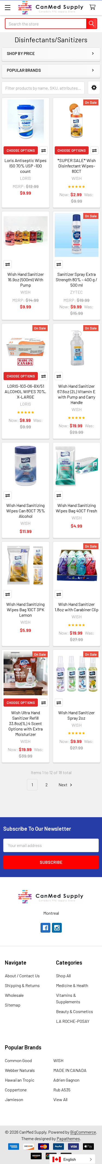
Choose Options (21, 150)
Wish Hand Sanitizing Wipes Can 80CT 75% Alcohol (25, 511)
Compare (43, 150)
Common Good (18, 1060)
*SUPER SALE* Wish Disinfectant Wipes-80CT (76, 166)
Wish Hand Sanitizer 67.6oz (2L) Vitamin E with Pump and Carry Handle (76, 394)
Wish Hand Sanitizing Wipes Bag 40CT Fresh (76, 508)
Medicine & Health (72, 985)
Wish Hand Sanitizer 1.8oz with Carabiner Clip (76, 607)
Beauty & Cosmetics (74, 1011)
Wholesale (14, 995)
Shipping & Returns (22, 985)
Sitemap (12, 1004)
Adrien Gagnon (66, 1079)
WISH (58, 1060)
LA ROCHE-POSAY (72, 1021)
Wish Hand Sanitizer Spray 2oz (76, 715)
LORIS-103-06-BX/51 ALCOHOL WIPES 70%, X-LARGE (25, 391)
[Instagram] (57, 928)
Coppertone (16, 1089)
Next (63, 784)
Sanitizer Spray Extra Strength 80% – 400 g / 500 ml (76, 279)
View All (60, 1099)
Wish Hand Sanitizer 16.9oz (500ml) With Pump (25, 279)
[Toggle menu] (7, 7)
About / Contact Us (22, 975)
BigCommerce (83, 1131)
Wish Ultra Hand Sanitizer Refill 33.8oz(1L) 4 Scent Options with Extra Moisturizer (25, 723)
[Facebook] (45, 928)
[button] (94, 87)
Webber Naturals (20, 1070)
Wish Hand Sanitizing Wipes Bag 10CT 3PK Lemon (25, 609)
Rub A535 (61, 1089)
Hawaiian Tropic (19, 1079)
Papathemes (68, 1138)
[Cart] (93, 7)
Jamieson (14, 1099)
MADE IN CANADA (69, 1070)
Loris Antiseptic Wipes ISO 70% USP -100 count (25, 166)
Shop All (63, 975)
